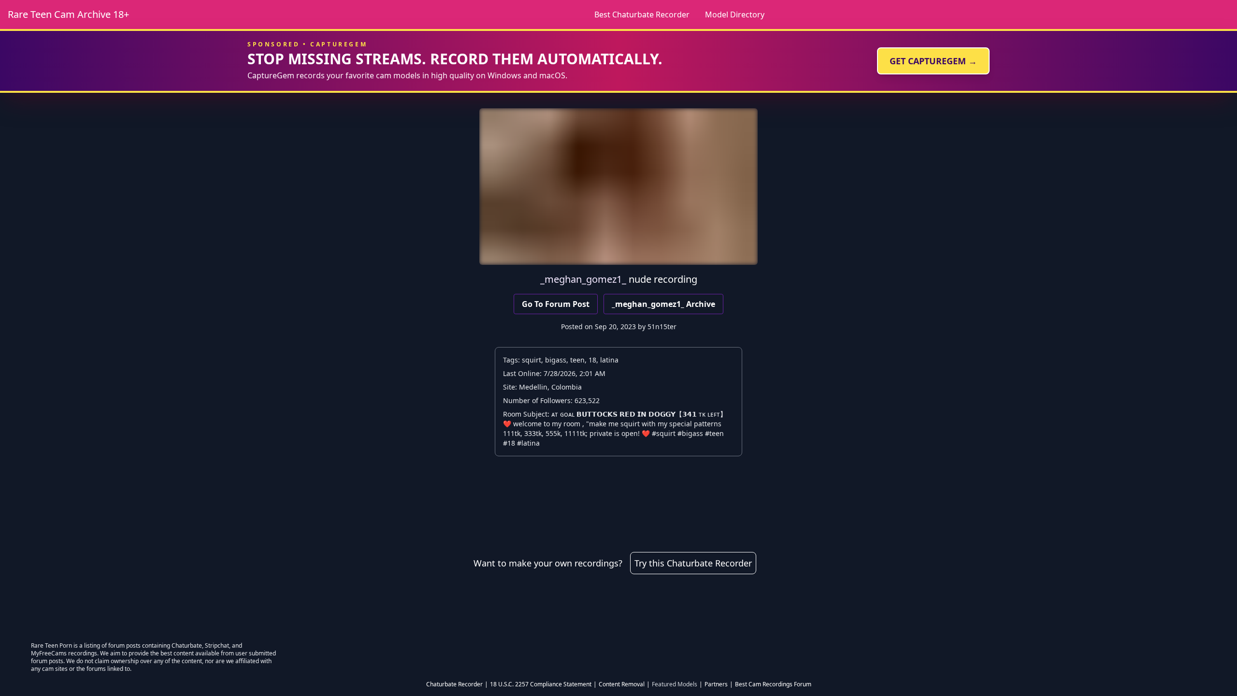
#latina (528, 443)
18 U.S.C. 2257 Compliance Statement (540, 684)
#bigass (690, 433)
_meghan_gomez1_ (583, 279)
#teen (714, 433)
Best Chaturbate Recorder (642, 14)
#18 (509, 443)
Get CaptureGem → (933, 61)
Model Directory (734, 14)
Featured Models (674, 684)
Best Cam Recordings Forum (773, 684)
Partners (716, 684)
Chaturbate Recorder (454, 684)
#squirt (664, 433)
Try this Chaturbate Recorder (693, 563)
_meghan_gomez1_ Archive (663, 304)
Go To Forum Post (556, 304)
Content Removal (622, 684)
